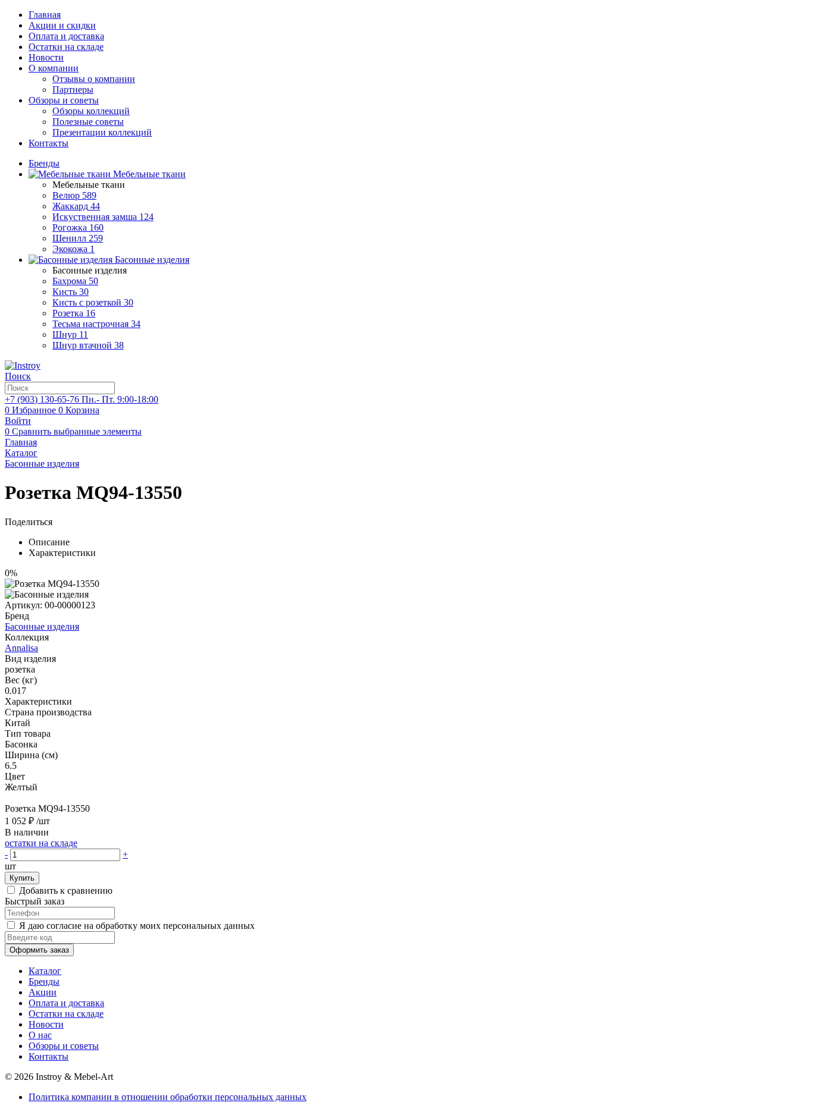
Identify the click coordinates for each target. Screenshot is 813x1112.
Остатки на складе (66, 47)
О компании (54, 68)
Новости (46, 57)
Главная (45, 15)
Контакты (48, 143)
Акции (43, 992)
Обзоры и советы (64, 100)
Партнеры (72, 89)
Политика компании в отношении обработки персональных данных (168, 1097)
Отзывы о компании (93, 79)
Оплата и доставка (66, 36)
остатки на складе (41, 843)
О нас (40, 1035)
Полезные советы (88, 122)
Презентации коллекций (102, 132)
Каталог (45, 971)
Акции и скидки (62, 25)
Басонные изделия (42, 626)
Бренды (44, 981)
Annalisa (21, 648)
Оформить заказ (39, 949)
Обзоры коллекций (91, 111)
